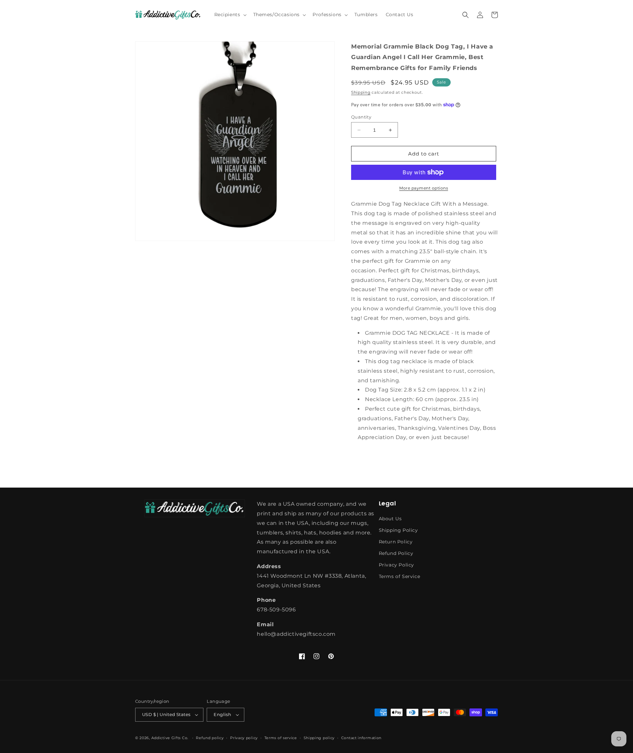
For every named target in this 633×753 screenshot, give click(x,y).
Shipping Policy (398, 530)
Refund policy (210, 738)
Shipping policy (319, 738)
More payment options (423, 188)
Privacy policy (244, 738)
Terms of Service (399, 576)
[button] (229, 14)
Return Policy (396, 542)
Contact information (361, 738)
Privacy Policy (396, 565)
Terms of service (280, 738)
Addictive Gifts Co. (169, 738)
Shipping (361, 92)
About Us (390, 519)
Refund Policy (396, 553)
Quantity (361, 117)
